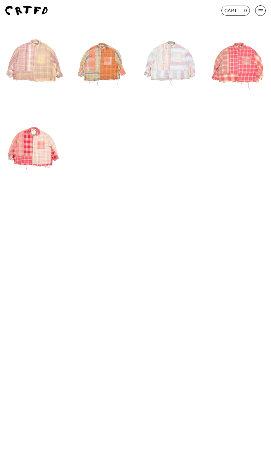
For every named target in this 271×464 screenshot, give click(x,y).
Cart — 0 (235, 10)
